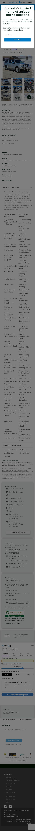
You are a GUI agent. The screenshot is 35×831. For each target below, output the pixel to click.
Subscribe (17, 40)
